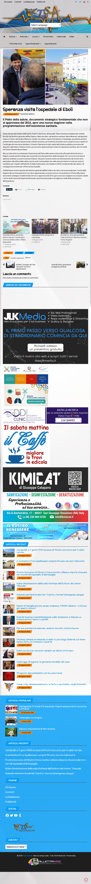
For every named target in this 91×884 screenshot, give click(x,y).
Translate (53, 28)
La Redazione (29, 2)
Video (71, 37)
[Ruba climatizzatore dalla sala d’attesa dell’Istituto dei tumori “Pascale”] (9, 586)
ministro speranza (17, 258)
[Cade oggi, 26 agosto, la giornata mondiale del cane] (9, 665)
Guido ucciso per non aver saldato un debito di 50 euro (44, 650)
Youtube (84, 2)
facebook (76, 2)
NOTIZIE (19, 253)
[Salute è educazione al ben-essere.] (11, 731)
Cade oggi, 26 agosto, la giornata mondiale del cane (43, 661)
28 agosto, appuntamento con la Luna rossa (39, 672)
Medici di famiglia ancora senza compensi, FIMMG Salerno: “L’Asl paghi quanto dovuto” (51, 607)
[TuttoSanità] (4, 36)
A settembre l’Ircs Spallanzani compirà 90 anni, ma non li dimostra (50, 561)
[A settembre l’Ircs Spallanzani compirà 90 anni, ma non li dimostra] (9, 564)
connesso (15, 278)
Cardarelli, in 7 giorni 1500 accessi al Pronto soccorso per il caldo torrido (50, 551)
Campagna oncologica (30, 717)
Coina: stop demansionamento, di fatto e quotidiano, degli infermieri (51, 684)
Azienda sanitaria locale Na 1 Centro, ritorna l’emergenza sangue (50, 594)
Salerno (28, 257)
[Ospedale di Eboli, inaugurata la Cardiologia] (45, 226)
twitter (80, 2)
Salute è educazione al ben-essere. (37, 728)
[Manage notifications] (86, 880)
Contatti (17, 2)
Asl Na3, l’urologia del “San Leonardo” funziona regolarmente (25, 267)
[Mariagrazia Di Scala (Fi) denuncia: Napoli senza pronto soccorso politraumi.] (11, 709)
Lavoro (35, 37)
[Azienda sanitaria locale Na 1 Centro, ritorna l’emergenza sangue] (9, 597)
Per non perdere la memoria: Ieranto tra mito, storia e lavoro (47, 628)
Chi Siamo (10, 787)
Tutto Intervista (15, 44)
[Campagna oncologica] (11, 720)
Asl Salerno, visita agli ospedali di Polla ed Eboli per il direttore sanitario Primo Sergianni (74, 237)
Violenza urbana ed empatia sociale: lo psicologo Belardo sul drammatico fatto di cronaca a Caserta (51, 640)
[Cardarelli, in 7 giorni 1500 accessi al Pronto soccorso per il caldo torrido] (9, 553)
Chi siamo (8, 2)
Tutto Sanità (27, 856)
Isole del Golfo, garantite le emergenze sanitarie (61, 266)
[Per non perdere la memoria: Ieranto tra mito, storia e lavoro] (9, 631)
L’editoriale (61, 37)
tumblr (88, 2)
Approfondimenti (32, 44)
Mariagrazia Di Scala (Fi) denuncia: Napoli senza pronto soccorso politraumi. (53, 707)
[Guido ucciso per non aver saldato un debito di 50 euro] (9, 653)
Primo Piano (48, 37)
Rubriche (24, 37)
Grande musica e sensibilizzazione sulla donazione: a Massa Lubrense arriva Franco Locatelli (49, 618)
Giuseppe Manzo (28, 114)
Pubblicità (41, 2)
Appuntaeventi (50, 44)
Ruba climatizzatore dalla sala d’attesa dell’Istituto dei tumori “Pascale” (48, 584)
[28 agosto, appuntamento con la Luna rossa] (9, 676)
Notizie (12, 37)
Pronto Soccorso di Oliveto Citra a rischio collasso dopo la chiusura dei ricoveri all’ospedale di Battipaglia (51, 573)
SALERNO (29, 253)
